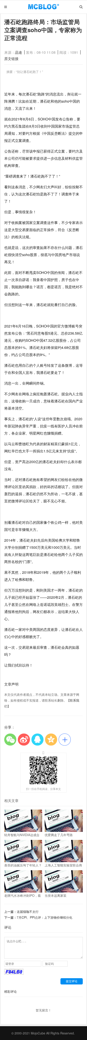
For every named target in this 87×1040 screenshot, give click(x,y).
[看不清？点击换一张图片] (14, 973)
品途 (18, 52)
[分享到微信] (10, 739)
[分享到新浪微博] (24, 739)
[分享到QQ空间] (51, 739)
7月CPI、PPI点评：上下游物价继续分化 (44, 917)
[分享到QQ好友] (37, 739)
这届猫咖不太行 (28, 911)
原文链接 (11, 58)
